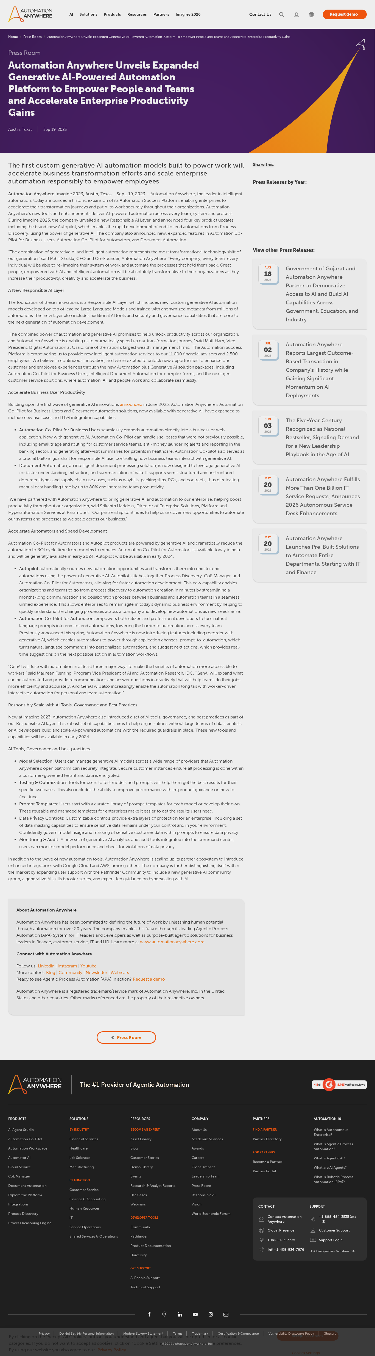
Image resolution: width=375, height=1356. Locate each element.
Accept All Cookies (307, 1336)
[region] (187, 1342)
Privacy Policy (111, 1349)
